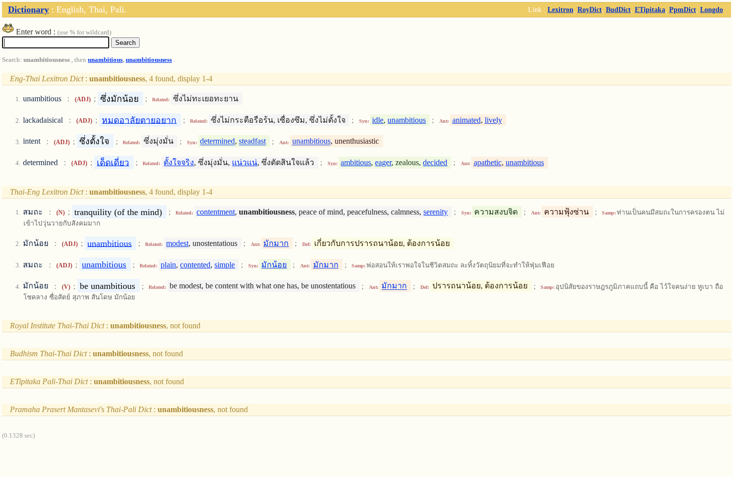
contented (195, 264)
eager (383, 162)
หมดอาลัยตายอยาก (139, 120)
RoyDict (589, 9)
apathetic (488, 162)
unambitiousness (149, 59)
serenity (435, 212)
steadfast (252, 141)
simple (224, 264)
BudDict (618, 9)
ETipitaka (650, 9)
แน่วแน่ (244, 162)
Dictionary (28, 9)
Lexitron (560, 9)
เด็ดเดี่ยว (113, 162)
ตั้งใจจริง (179, 162)
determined (217, 141)
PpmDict (682, 9)
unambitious (105, 59)
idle (377, 120)
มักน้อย (274, 264)
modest (177, 243)
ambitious (356, 162)
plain (168, 264)
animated (466, 120)
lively (493, 120)
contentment (215, 212)
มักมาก (276, 243)
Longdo (711, 9)
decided (435, 162)
